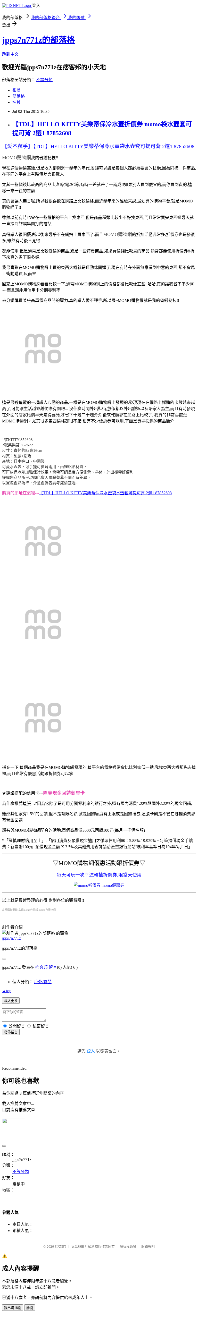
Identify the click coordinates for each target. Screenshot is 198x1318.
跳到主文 (10, 54)
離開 (29, 1308)
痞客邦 (41, 967)
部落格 (18, 96)
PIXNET (60, 1246)
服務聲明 (148, 1246)
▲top (6, 991)
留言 (53, 967)
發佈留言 (11, 1032)
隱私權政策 (128, 1246)
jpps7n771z (11, 938)
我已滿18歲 (12, 1308)
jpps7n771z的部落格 (38, 40)
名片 (16, 102)
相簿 (16, 90)
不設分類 (44, 80)
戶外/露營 (43, 982)
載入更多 (11, 1001)
